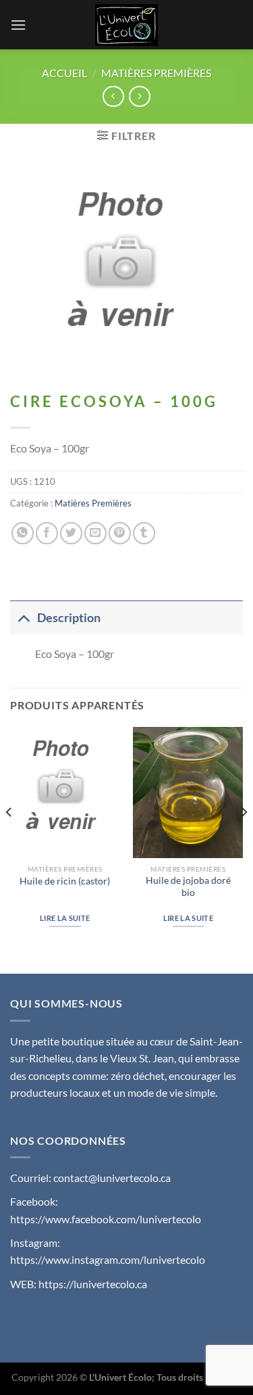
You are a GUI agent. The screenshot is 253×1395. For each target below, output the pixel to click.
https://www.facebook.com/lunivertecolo (105, 1218)
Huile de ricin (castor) (65, 881)
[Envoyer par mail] (95, 533)
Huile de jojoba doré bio (188, 886)
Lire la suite (65, 918)
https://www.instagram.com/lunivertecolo (107, 1259)
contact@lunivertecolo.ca (112, 1177)
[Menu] (18, 24)
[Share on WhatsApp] (22, 533)
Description (69, 618)
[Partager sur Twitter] (71, 533)
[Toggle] (23, 617)
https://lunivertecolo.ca (92, 1283)
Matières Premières (156, 72)
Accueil (64, 72)
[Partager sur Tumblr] (144, 533)
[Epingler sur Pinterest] (120, 533)
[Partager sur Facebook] (47, 533)
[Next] (243, 839)
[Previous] (9, 839)
